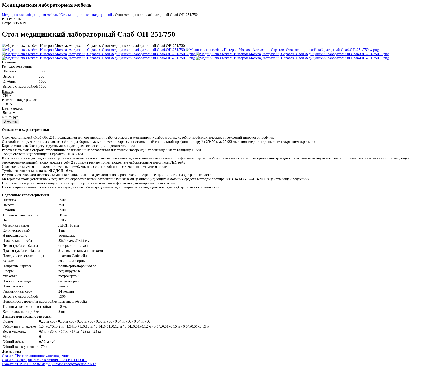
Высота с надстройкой (19, 100)
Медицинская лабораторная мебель (30, 15)
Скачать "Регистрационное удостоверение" (36, 356)
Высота (8, 91)
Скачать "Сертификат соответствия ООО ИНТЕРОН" (44, 360)
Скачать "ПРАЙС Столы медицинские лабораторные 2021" (49, 364)
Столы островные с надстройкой (86, 15)
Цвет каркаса (12, 108)
